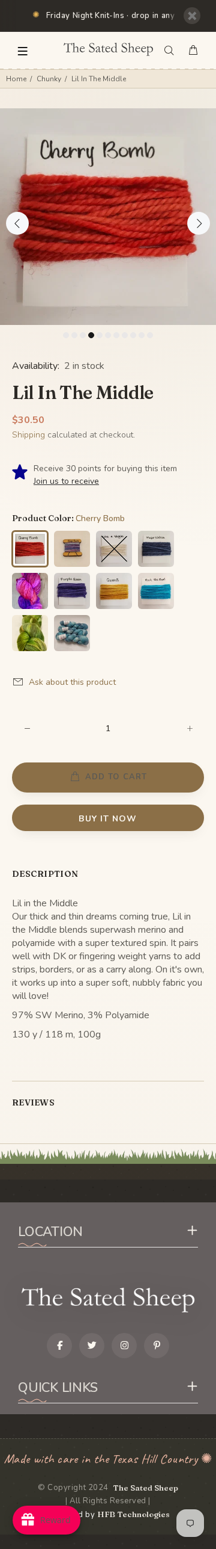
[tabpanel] (108, 216)
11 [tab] (150, 335)
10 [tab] (142, 335)
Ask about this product (72, 682)
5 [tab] (100, 335)
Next (198, 223)
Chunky (49, 79)
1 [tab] (66, 335)
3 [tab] (83, 335)
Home (16, 79)
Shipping (28, 435)
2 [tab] (74, 335)
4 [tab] (91, 335)
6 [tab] (108, 335)
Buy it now (108, 818)
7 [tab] (116, 335)
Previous (17, 223)
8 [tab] (125, 335)
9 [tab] (133, 335)
